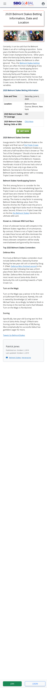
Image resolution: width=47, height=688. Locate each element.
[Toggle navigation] (5, 3)
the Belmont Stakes (21, 213)
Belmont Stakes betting (30, 63)
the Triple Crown (31, 145)
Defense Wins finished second (24, 266)
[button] (43, 4)
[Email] (7, 357)
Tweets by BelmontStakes (14, 335)
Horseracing (26, 357)
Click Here (29, 121)
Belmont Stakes (15, 357)
